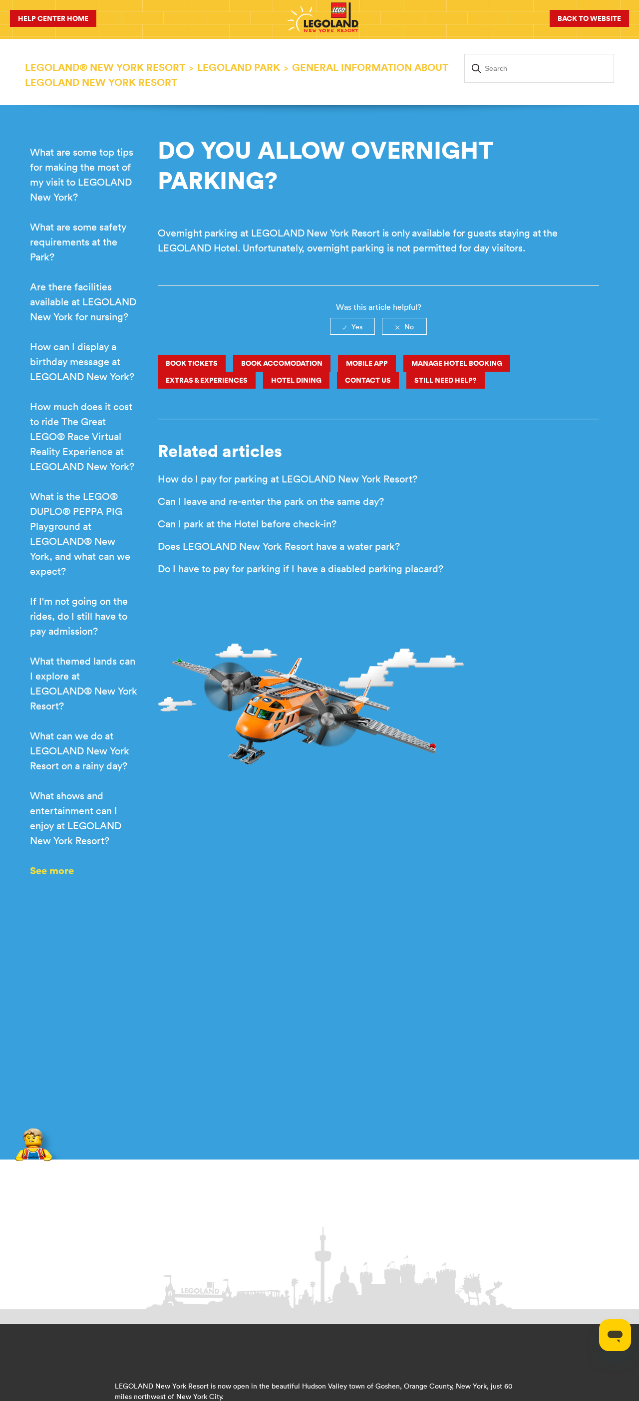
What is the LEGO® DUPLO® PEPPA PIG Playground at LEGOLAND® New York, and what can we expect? (80, 533)
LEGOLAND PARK (238, 67)
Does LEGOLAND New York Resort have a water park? (279, 546)
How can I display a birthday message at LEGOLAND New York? (82, 361)
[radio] (352, 326)
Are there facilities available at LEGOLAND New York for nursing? (83, 301)
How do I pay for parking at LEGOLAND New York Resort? (287, 478)
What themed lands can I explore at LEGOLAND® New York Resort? (83, 683)
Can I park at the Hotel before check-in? (247, 523)
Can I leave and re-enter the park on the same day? (271, 501)
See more (52, 870)
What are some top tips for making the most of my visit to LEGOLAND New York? (81, 174)
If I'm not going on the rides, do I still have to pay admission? (79, 616)
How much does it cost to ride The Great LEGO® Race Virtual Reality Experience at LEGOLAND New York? (82, 436)
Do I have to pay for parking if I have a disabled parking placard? (300, 568)
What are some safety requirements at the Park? (78, 242)
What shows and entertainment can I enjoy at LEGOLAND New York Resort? (75, 818)
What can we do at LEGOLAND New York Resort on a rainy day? (79, 750)
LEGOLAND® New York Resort (105, 67)
